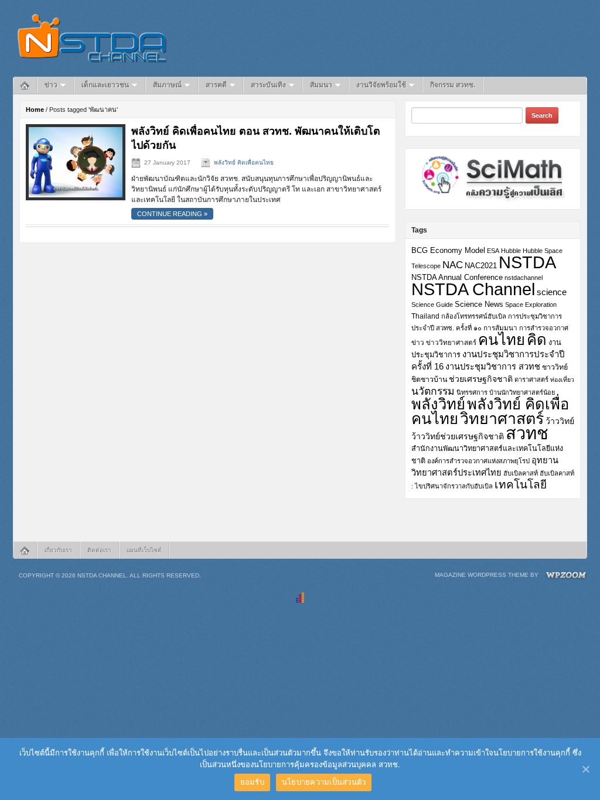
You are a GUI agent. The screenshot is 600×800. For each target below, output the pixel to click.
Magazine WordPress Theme (482, 575)
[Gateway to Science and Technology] (92, 38)
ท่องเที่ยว (562, 379)
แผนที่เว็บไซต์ (144, 550)
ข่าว (51, 85)
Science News (479, 304)
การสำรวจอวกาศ (543, 327)
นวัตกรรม (433, 391)
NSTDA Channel (473, 289)
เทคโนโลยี (521, 484)
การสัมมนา (500, 327)
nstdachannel (523, 277)
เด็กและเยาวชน (105, 85)
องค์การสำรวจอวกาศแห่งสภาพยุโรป (478, 460)
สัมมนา (321, 85)
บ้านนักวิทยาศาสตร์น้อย (522, 392)
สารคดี (216, 85)
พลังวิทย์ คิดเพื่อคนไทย (244, 162)
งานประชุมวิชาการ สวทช (492, 366)
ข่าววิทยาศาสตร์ (451, 342)
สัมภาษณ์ (167, 85)
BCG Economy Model (448, 250)
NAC (452, 265)
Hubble (511, 250)
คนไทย (501, 339)
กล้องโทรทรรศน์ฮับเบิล (473, 316)
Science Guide (432, 304)
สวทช (527, 433)
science (552, 292)
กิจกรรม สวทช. (452, 85)
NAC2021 (481, 265)
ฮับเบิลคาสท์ (520, 473)
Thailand (425, 316)
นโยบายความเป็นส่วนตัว (324, 782)
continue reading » (172, 213)
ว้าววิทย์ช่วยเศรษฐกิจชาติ (457, 436)
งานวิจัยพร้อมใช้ (381, 85)
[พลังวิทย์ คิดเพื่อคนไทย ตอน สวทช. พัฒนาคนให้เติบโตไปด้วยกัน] (75, 162)
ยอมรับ (252, 782)
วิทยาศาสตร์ (502, 419)
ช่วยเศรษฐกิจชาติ (481, 379)
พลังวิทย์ (438, 404)
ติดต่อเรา (99, 550)
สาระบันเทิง (268, 85)
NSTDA (527, 262)
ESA (493, 250)
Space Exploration (531, 304)
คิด (537, 339)
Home (35, 109)
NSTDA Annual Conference (457, 277)
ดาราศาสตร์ (531, 379)
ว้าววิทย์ (560, 421)
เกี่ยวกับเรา (58, 550)
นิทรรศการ (472, 392)
